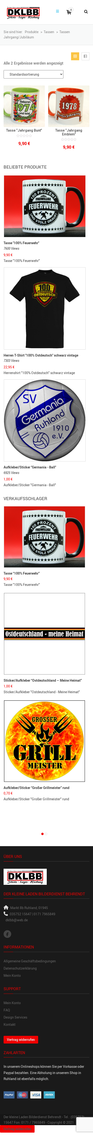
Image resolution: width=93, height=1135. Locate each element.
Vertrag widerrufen (21, 1039)
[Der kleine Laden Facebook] (7, 934)
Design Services (15, 1017)
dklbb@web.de (16, 920)
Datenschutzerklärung (20, 968)
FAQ (7, 1010)
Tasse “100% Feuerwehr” (22, 573)
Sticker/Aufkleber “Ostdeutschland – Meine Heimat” (43, 680)
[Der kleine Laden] (23, 12)
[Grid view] (75, 56)
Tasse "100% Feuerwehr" (21, 243)
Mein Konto (12, 975)
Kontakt (10, 1024)
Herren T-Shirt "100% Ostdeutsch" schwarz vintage (41, 355)
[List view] (85, 56)
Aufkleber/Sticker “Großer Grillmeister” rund (36, 787)
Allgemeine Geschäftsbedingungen (30, 961)
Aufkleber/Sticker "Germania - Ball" (30, 467)
